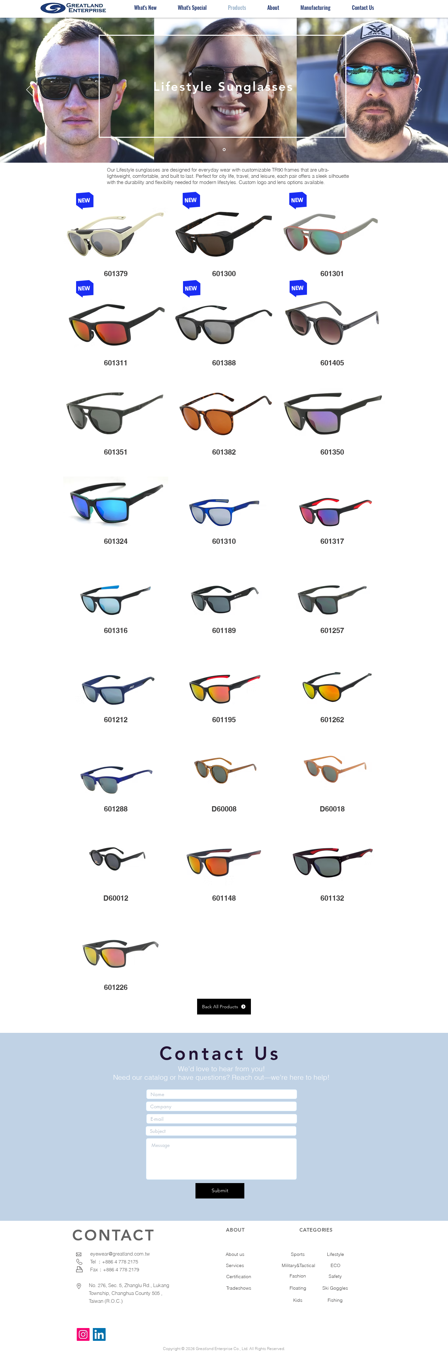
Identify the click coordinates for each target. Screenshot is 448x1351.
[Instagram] (83, 1334)
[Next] (418, 90)
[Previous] (29, 90)
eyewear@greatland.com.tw (120, 1254)
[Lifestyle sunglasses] (224, 149)
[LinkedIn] (99, 1334)
